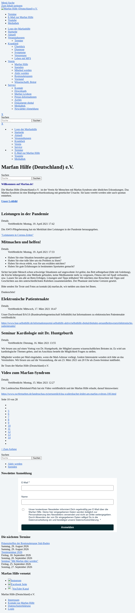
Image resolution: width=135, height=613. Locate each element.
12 (9, 431)
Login (11, 608)
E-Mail (24, 482)
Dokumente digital (24, 102)
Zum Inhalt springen (11, 5)
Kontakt (18, 88)
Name (24, 496)
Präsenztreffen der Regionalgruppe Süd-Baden (25, 543)
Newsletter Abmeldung (26, 108)
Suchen (5, 117)
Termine (18, 40)
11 (9, 428)
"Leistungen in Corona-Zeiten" (17, 235)
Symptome (20, 52)
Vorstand (19, 79)
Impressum (13, 600)
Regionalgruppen (23, 76)
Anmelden (67, 527)
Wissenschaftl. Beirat (25, 82)
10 (9, 425)
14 (9, 437)
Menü (4, 2)
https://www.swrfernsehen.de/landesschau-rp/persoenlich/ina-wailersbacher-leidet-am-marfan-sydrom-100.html (58, 393)
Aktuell (12, 34)
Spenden (19, 67)
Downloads (20, 91)
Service (12, 85)
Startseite (12, 31)
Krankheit (13, 43)
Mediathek (20, 105)
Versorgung (20, 55)
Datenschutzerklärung (19, 605)
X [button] (2, 123)
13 (9, 434)
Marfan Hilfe (21, 64)
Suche (11, 2)
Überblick (19, 46)
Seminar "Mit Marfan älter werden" (19, 561)
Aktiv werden (21, 73)
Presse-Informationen (25, 96)
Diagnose (19, 49)
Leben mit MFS (22, 58)
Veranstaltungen (16, 37)
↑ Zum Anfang (9, 449)
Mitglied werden (23, 70)
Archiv (18, 99)
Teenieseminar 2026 (11, 552)
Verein (11, 61)
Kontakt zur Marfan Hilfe (21, 602)
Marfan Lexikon (22, 94)
